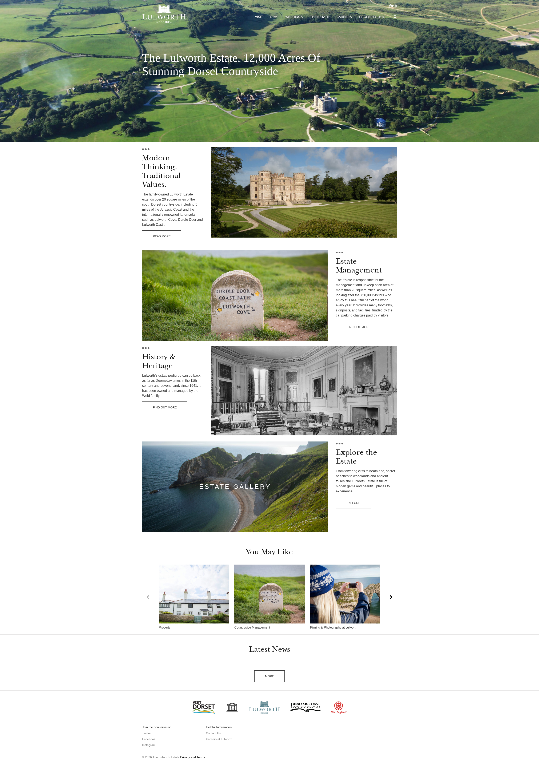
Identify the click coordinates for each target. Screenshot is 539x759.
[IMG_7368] (269, 594)
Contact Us (213, 733)
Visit (259, 17)
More (269, 676)
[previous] (148, 597)
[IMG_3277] (194, 594)
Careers (344, 17)
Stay (274, 17)
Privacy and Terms (192, 757)
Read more (162, 236)
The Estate (319, 17)
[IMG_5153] (345, 594)
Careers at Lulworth (219, 739)
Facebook (148, 739)
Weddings (294, 17)
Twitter (146, 733)
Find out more (358, 327)
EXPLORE (353, 503)
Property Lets (372, 17)
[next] (391, 597)
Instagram (149, 745)
